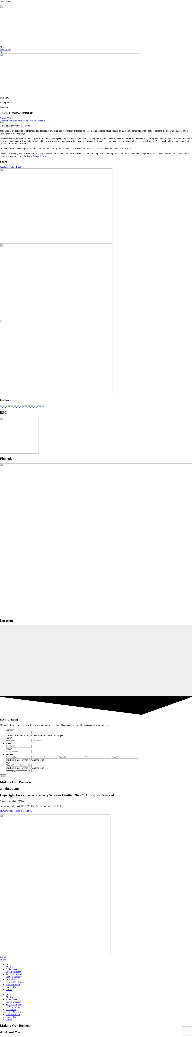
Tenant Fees (11, 979)
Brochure (41, 120)
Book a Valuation (13, 972)
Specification (22, 120)
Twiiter (12, 167)
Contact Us (11, 987)
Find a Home (11, 969)
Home (8, 964)
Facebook (4, 167)
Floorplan (11, 120)
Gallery (3, 120)
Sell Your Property (14, 974)
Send (3, 776)
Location (32, 120)
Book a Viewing (7, 118)
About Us (10, 967)
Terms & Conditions (23, 811)
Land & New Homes (15, 982)
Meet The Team (13, 984)
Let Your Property (14, 977)
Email (18, 167)
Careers (9, 989)
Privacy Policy (6, 811)
